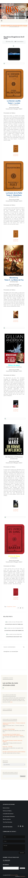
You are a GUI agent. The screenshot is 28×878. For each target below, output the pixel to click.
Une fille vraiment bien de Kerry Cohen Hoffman (14, 751)
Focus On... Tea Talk (7, 746)
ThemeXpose (22, 876)
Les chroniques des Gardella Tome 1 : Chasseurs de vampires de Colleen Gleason (13, 735)
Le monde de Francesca (8, 813)
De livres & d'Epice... (7, 810)
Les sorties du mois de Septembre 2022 (14, 630)
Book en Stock (6, 807)
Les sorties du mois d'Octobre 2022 (14, 624)
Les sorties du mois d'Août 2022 (14, 636)
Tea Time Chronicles (7, 822)
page (11, 701)
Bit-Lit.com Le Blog (14, 875)
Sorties (14, 606)
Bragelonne (9, 606)
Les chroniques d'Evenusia (9, 816)
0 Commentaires (19, 41)
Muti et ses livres (7, 819)
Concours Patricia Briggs (9, 729)
